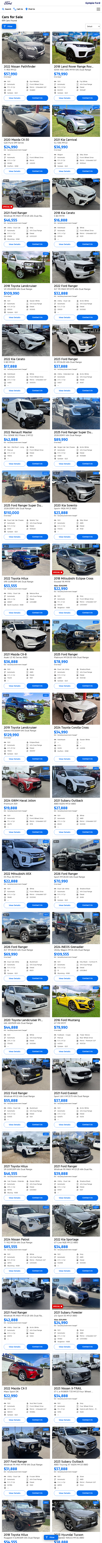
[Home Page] (8, 3)
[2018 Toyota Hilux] (26, 1516)
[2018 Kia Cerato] (76, 194)
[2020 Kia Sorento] (76, 487)
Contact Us (37, 98)
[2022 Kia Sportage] (76, 1221)
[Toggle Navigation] (98, 9)
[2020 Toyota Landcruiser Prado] (26, 1001)
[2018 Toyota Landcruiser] (26, 267)
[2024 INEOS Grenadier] (76, 928)
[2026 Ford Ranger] (76, 855)
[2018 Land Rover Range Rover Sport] (76, 48)
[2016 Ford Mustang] (76, 1001)
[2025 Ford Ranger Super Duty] (76, 413)
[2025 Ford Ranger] (76, 635)
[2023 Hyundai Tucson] (76, 1516)
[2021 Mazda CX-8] (26, 635)
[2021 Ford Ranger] (26, 194)
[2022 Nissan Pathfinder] (26, 48)
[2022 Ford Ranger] (76, 267)
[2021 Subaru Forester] (76, 1294)
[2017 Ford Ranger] (26, 1443)
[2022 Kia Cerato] (26, 340)
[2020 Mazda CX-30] (26, 121)
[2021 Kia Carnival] (76, 121)
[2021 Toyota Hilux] (26, 1147)
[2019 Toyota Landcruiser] (26, 709)
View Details (14, 98)
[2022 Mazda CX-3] (26, 1370)
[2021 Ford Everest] (76, 1074)
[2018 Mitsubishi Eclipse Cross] (76, 560)
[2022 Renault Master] (26, 413)
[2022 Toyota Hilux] (26, 560)
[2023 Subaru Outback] (76, 1443)
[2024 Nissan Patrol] (26, 1221)
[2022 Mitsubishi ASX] (26, 855)
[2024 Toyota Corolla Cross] (76, 709)
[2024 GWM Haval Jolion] (26, 782)
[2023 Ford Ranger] (76, 340)
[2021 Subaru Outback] (76, 782)
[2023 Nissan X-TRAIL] (76, 1370)
